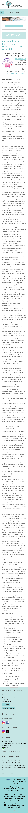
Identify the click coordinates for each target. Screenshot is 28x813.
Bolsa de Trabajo (6, 701)
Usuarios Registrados (8, 708)
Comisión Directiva (7, 696)
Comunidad (6, 704)
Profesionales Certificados (9, 698)
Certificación (5, 699)
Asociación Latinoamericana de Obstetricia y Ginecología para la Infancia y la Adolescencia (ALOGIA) (13, 767)
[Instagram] (3, 723)
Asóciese (4, 694)
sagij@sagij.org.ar (6, 745)
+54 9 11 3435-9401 (10, 749)
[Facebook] (7, 723)
